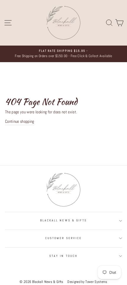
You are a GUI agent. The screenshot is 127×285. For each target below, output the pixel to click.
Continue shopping (19, 121)
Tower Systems (96, 281)
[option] (63, 54)
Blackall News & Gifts (63, 220)
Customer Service (63, 238)
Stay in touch (63, 256)
